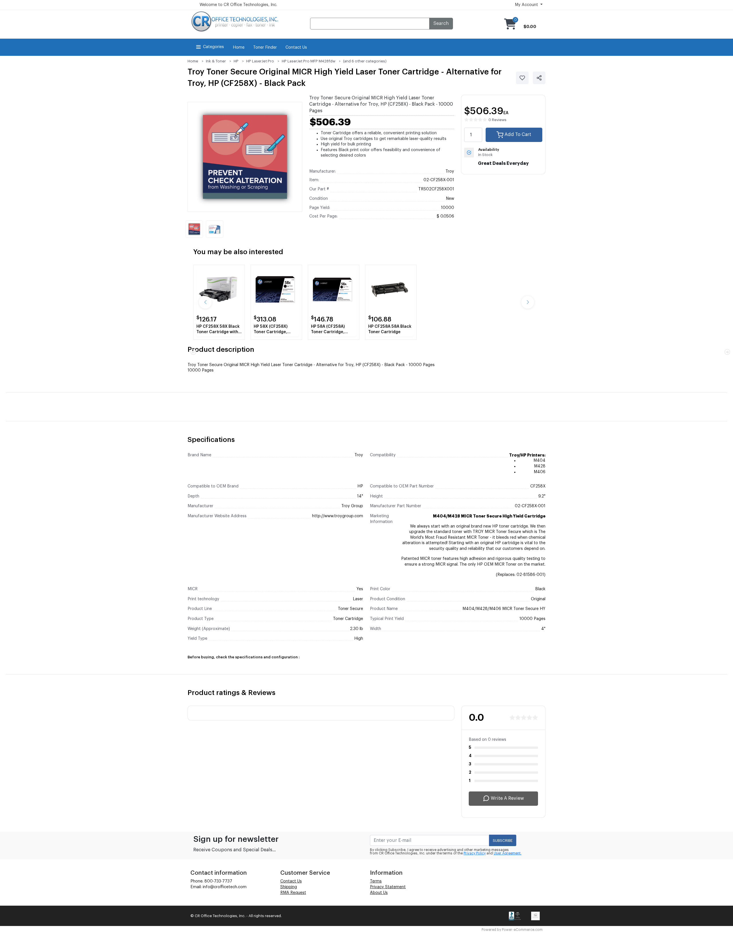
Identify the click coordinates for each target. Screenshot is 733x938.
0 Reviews (497, 120)
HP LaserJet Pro (260, 61)
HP (236, 61)
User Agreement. (507, 853)
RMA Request (293, 893)
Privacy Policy (475, 853)
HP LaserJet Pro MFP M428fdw (308, 61)
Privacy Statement (388, 887)
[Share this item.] (539, 78)
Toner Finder (265, 48)
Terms (376, 881)
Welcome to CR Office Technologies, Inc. (238, 5)
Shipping (288, 887)
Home (239, 48)
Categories (213, 47)
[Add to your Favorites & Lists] (522, 78)
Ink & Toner (216, 61)
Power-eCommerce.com (522, 929)
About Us (379, 893)
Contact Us (296, 48)
